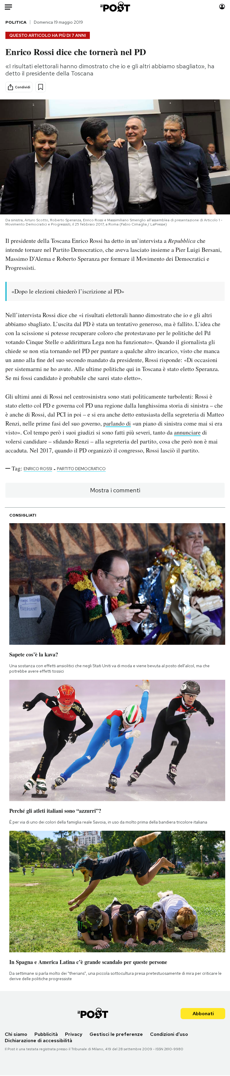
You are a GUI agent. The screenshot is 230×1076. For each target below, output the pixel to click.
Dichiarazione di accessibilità (38, 1040)
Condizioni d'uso (169, 1034)
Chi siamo (16, 1034)
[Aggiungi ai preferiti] (41, 87)
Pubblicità (46, 1034)
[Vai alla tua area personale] (222, 7)
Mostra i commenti (115, 490)
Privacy (73, 1034)
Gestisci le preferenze (116, 1034)
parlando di (117, 423)
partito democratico (81, 468)
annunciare (187, 432)
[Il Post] (114, 6)
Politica (15, 22)
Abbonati (203, 1013)
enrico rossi (38, 468)
